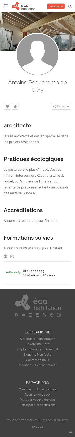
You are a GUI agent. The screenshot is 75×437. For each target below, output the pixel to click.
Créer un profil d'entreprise (37, 389)
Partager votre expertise (37, 399)
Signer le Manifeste (37, 354)
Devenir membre (37, 344)
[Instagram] (13, 256)
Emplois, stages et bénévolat (37, 349)
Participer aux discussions (37, 405)
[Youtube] (23, 315)
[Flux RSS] (59, 315)
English (37, 427)
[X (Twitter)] (45, 315)
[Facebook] (16, 315)
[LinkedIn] (37, 315)
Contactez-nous (37, 360)
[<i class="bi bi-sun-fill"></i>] (70, 432)
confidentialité (47, 365)
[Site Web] (7, 256)
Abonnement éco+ (37, 394)
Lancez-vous (56, 6)
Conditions (25, 365)
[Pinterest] (52, 315)
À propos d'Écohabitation (37, 338)
